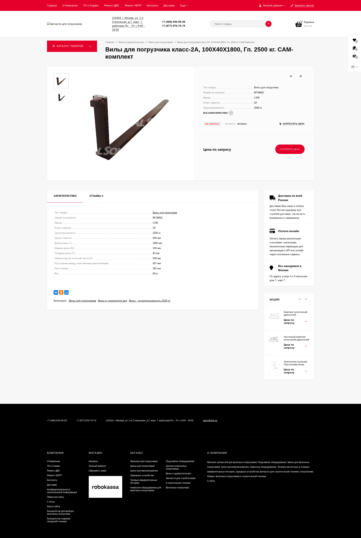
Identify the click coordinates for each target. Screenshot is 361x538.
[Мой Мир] (66, 292)
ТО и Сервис (91, 5)
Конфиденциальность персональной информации (62, 491)
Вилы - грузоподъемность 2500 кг (149, 300)
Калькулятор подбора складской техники (58, 520)
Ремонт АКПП (133, 5)
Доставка (169, 5)
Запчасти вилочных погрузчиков (176, 467)
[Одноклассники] (61, 292)
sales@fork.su (210, 420)
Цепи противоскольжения (144, 470)
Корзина (93, 461)
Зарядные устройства (142, 475)
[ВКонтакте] (56, 292)
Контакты (152, 5)
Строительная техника (178, 483)
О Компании (70, 5)
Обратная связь (55, 497)
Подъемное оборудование (180, 461)
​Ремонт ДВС (111, 5)
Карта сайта (53, 506)
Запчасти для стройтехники (181, 478)
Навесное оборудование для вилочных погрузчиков (145, 489)
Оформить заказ (97, 470)
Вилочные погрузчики (177, 487)
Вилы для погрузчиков (82, 300)
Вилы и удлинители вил (112, 300)
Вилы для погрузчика (165, 212)
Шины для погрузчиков (142, 466)
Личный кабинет (97, 466)
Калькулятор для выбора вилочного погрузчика (60, 512)
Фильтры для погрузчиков (144, 461)
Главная (52, 5)
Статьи (51, 501)
